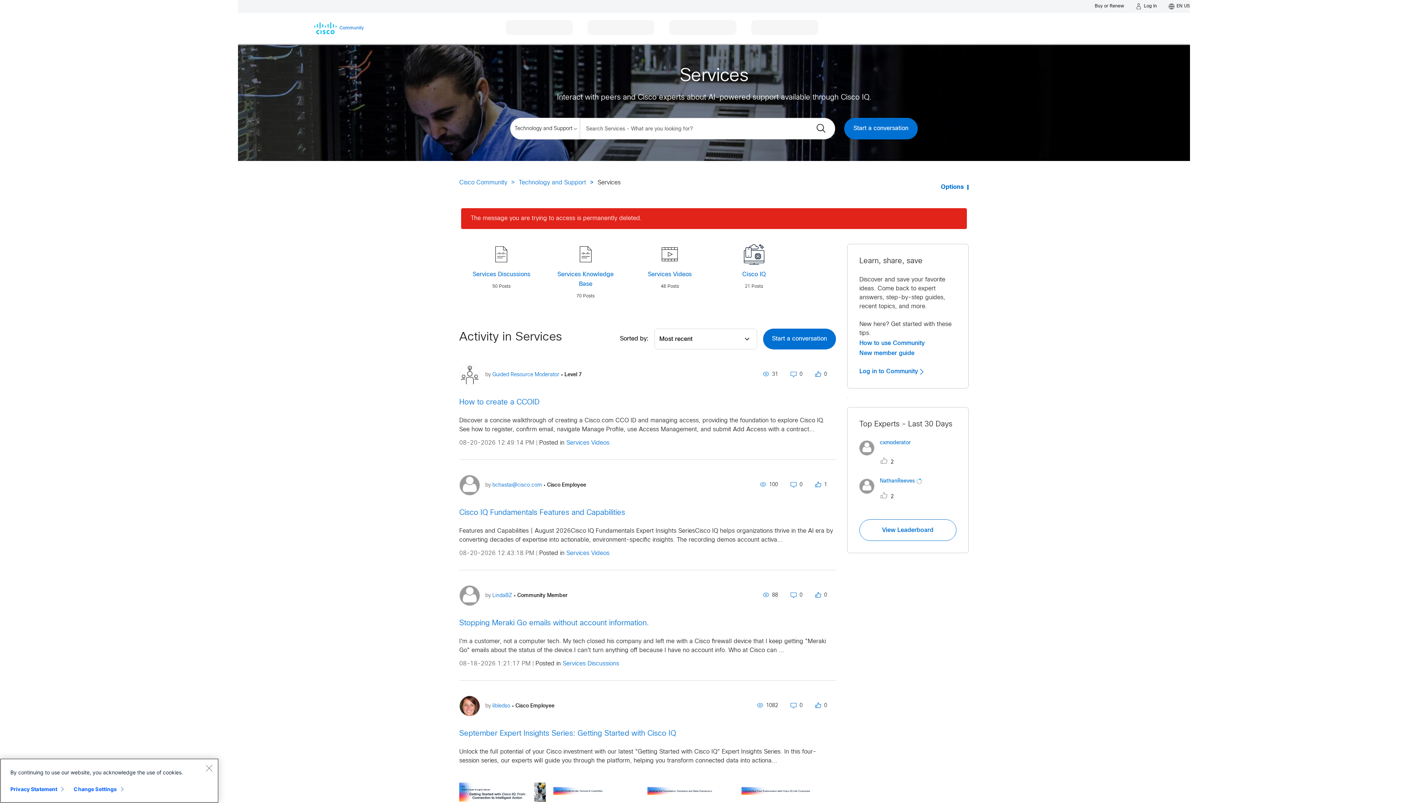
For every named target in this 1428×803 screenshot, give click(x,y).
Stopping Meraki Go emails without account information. (554, 623)
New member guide (886, 353)
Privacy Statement (33, 789)
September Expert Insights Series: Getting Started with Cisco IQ (567, 733)
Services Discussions (501, 274)
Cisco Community (483, 183)
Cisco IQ (754, 274)
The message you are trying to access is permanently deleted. (556, 218)
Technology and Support (552, 183)
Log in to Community (889, 371)
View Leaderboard (907, 530)
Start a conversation (880, 128)
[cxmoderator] (887, 457)
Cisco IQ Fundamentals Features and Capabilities (542, 512)
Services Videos (670, 274)
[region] (109, 780)
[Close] (209, 768)
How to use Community (892, 343)
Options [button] (952, 187)
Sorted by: (634, 339)
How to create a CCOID (499, 402)
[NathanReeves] (893, 496)
